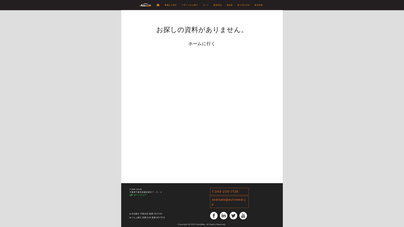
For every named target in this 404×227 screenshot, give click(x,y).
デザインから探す (190, 5)
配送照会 (218, 5)
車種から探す (171, 5)
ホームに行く (202, 43)
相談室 (230, 5)
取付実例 (259, 5)
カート (206, 5)
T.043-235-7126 (225, 191)
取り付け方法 (244, 5)
